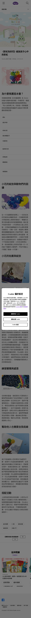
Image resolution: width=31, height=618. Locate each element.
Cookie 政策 (19, 306)
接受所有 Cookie (15, 314)
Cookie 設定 (15, 324)
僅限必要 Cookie (15, 319)
